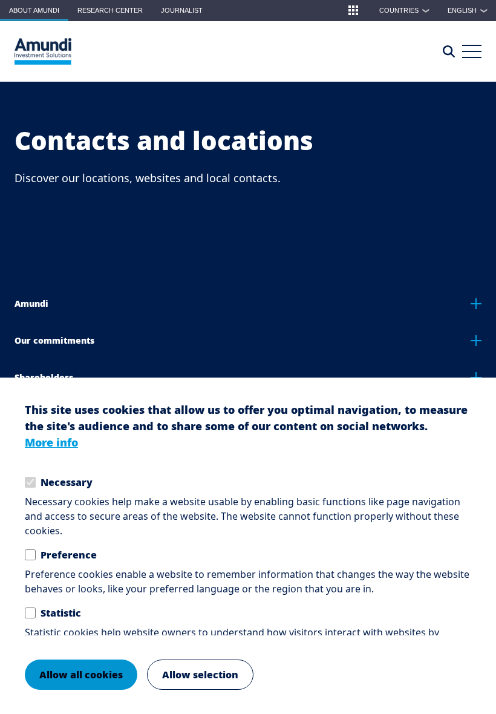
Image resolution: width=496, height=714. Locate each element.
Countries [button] (404, 10)
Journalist (182, 10)
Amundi (31, 303)
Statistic (61, 613)
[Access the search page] (449, 51)
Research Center (110, 10)
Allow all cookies (81, 674)
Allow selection (200, 674)
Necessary (67, 482)
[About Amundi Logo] (43, 51)
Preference (69, 555)
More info (51, 442)
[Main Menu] (471, 51)
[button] (353, 10)
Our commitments (54, 340)
